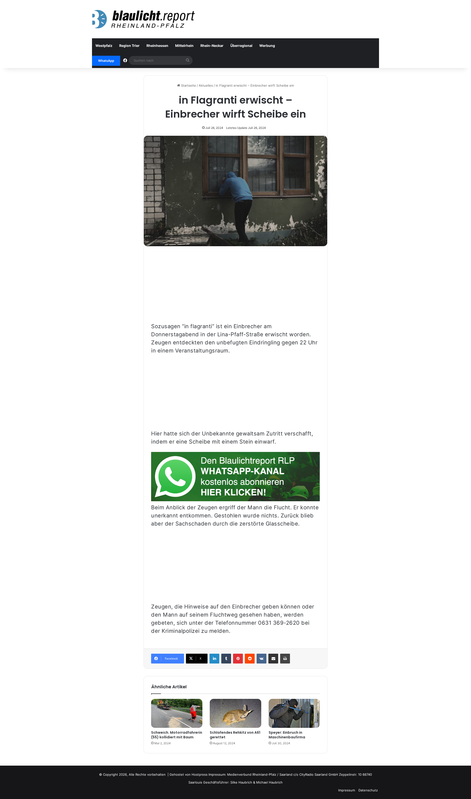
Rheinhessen (157, 45)
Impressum (346, 790)
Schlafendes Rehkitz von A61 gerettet (235, 735)
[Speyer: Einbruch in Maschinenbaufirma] (294, 713)
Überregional (241, 45)
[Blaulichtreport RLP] (143, 19)
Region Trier (129, 45)
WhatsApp (106, 61)
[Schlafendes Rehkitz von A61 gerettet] (235, 713)
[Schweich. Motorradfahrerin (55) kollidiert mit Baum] (176, 713)
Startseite (188, 85)
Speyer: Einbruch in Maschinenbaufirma (287, 735)
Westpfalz (103, 45)
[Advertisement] (235, 288)
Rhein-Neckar (211, 45)
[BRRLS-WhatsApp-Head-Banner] (235, 499)
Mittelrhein (184, 45)
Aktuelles (206, 85)
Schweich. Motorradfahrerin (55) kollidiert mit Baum (176, 735)
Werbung (267, 45)
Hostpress (200, 774)
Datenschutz (368, 790)
